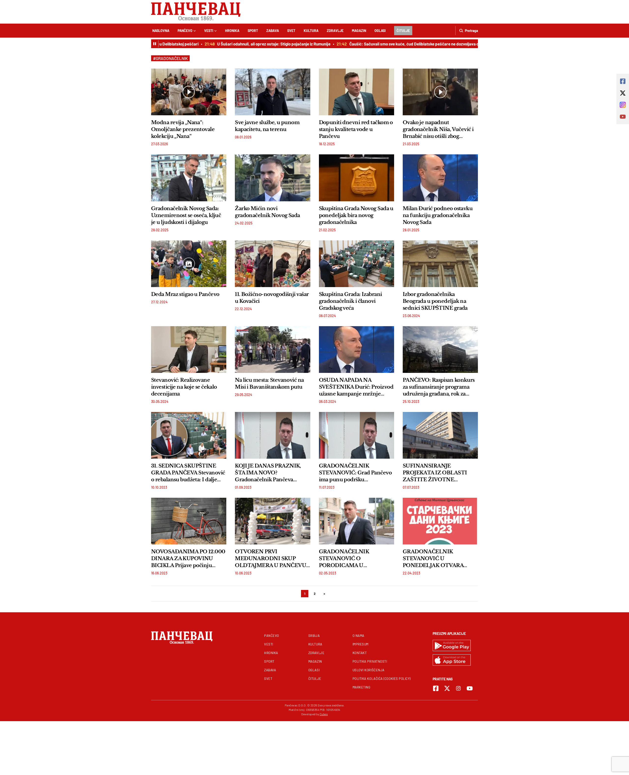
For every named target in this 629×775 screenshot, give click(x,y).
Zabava (272, 31)
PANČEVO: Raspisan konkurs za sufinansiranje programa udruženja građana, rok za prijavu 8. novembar (439, 387)
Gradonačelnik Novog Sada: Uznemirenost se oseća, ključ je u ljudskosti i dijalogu (186, 215)
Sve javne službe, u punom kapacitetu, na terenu (267, 125)
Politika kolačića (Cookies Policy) (382, 679)
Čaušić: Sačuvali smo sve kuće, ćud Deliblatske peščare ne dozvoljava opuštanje (407, 43)
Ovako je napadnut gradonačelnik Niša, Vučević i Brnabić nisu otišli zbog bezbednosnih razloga (438, 129)
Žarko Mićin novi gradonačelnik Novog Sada (267, 211)
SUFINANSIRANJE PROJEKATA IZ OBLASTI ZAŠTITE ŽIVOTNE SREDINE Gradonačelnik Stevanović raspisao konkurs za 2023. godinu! (440, 473)
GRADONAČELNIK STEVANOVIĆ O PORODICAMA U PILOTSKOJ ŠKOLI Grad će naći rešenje (353, 559)
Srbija (314, 636)
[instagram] (458, 688)
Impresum (361, 644)
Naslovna (160, 31)
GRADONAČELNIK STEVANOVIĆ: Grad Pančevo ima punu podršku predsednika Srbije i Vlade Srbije (355, 473)
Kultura (311, 31)
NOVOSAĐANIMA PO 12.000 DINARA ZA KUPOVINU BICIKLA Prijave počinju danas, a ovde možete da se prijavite (188, 559)
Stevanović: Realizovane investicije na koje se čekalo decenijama (184, 387)
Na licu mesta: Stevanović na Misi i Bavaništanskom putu (269, 383)
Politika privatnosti (370, 661)
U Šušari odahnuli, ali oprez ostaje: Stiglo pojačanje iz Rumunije (259, 43)
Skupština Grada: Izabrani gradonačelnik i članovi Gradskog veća (350, 301)
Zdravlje (335, 31)
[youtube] (470, 688)
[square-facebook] (436, 688)
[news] (188, 92)
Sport (253, 31)
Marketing (362, 687)
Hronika (232, 31)
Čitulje (403, 31)
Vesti (208, 31)
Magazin (359, 31)
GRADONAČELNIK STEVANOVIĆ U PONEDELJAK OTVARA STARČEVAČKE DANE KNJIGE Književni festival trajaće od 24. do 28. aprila (434, 559)
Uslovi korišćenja (369, 670)
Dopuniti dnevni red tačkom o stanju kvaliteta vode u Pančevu (356, 129)
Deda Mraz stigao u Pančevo (185, 294)
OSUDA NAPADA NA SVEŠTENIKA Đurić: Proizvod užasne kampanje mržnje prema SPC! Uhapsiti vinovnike (356, 387)
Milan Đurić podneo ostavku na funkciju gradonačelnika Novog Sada (437, 215)
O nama (358, 636)
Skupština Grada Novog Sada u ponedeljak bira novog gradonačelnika (356, 215)
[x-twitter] (447, 688)
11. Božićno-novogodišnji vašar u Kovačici (272, 297)
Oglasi (380, 31)
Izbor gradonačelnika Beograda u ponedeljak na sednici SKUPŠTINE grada (435, 301)
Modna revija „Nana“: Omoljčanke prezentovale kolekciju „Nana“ (182, 129)
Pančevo (185, 31)
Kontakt (360, 653)
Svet (291, 31)
